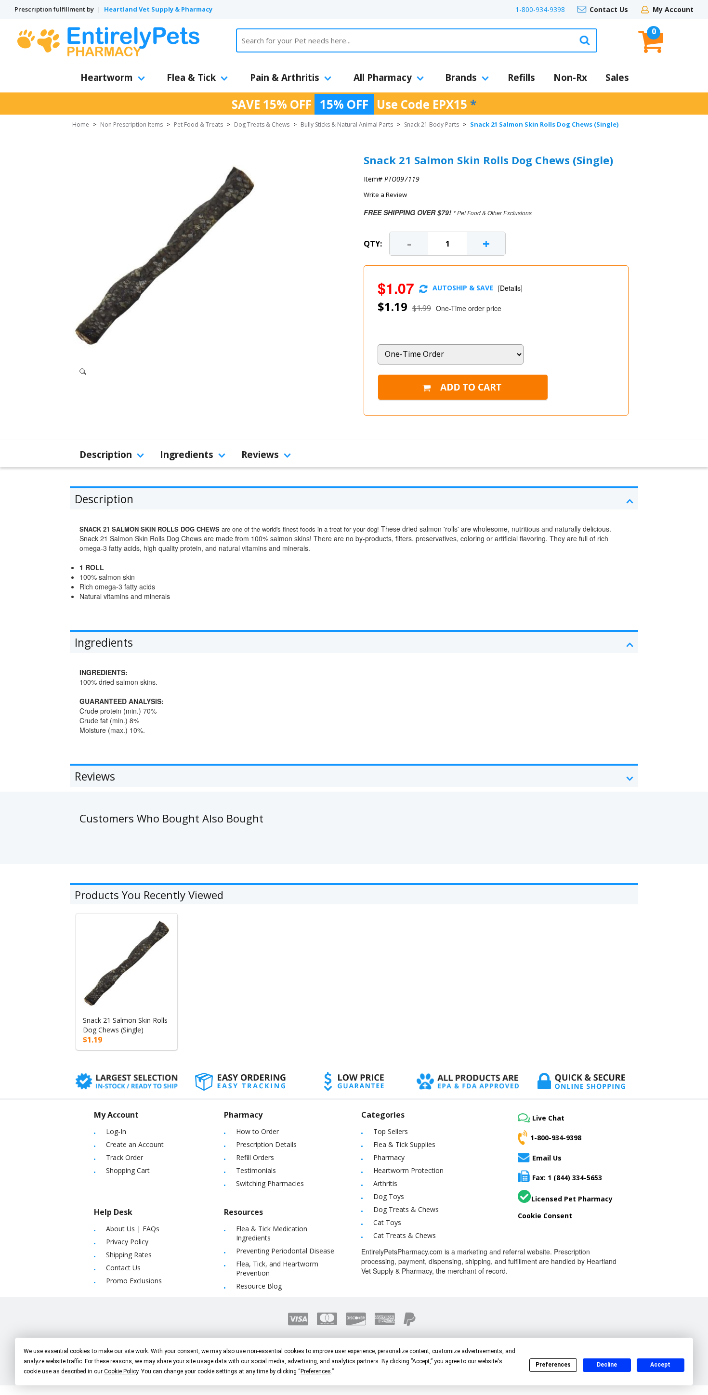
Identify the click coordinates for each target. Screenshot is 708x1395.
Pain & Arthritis (284, 77)
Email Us (547, 1157)
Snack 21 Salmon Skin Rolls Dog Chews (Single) (125, 1025)
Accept (660, 1364)
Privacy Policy (127, 1241)
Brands (461, 77)
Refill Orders (255, 1157)
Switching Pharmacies (270, 1183)
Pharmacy (389, 1157)
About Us (120, 1228)
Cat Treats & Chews (404, 1235)
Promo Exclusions (134, 1280)
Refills (521, 77)
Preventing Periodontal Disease (285, 1250)
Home (80, 124)
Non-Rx (570, 77)
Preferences (553, 1364)
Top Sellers (390, 1131)
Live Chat (548, 1117)
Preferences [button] (316, 1371)
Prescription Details (266, 1144)
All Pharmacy (383, 77)
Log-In (116, 1131)
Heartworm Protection (408, 1170)
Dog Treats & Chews (261, 124)
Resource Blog (259, 1286)
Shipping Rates (129, 1254)
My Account (673, 9)
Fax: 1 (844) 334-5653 (567, 1177)
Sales (617, 77)
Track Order (124, 1157)
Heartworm (106, 77)
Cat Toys (387, 1222)
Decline (607, 1364)
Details (510, 288)
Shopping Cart (128, 1170)
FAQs (151, 1228)
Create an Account (135, 1144)
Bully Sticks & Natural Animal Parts (347, 124)
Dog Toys (388, 1196)
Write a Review (385, 194)
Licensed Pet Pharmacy (572, 1198)
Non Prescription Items (131, 124)
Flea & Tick (191, 77)
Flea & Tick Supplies (404, 1144)
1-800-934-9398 (540, 9)
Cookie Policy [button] (121, 1371)
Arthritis (385, 1183)
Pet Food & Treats (198, 124)
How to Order (257, 1131)
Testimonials (256, 1170)
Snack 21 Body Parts (431, 124)
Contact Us (609, 9)
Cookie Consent (545, 1215)
